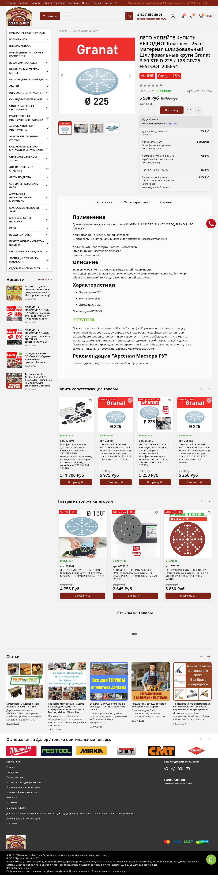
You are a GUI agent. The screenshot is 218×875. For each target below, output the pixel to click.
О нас (85, 2)
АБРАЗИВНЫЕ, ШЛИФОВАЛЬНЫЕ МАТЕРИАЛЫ (20, 197)
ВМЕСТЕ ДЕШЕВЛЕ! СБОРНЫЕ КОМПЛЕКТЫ (26, 54)
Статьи (108, 2)
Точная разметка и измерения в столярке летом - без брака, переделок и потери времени (191, 706)
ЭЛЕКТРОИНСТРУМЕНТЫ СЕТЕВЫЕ (23, 138)
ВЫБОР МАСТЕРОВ (20, 45)
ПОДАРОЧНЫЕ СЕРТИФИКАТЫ (27, 32)
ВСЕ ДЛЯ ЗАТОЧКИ (20, 234)
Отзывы (96, 2)
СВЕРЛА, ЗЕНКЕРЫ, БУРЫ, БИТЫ (24, 185)
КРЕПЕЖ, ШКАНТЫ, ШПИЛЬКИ (20, 219)
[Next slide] (129, 75)
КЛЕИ (12, 228)
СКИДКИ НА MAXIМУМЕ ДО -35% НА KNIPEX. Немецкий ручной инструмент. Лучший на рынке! (38, 313)
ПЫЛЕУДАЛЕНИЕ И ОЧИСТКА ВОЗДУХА (26, 243)
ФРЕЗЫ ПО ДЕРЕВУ (20, 177)
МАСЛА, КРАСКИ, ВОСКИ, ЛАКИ (24, 209)
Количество (146, 104)
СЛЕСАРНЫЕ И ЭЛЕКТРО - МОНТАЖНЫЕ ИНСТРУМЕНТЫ (26, 148)
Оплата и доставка (54, 2)
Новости (36, 2)
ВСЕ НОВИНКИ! (18, 39)
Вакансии (11, 797)
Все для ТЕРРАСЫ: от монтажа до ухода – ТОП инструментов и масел (108, 706)
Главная (11, 2)
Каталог (23, 2)
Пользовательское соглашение (23, 787)
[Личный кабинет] (172, 16)
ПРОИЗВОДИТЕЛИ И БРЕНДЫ (26, 79)
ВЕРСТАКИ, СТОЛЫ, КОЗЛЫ (25, 92)
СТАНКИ (14, 86)
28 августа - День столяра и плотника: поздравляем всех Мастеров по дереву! (37, 291)
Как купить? (12, 772)
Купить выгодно (15, 777)
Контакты (73, 2)
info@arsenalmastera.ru (151, 18)
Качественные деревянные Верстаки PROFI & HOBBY (22, 705)
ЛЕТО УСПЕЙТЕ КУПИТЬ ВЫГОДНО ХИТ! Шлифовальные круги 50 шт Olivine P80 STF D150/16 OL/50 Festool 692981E (135, 574)
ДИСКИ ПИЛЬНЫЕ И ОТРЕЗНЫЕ (21, 168)
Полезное (11, 802)
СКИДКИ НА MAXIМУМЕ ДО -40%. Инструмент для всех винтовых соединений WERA (37, 336)
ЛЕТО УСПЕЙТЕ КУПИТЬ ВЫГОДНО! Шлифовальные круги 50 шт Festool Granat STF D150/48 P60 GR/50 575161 (82, 572)
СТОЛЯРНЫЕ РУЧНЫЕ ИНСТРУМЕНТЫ (21, 107)
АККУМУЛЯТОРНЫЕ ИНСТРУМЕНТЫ (21, 128)
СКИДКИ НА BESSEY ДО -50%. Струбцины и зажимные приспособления (37, 358)
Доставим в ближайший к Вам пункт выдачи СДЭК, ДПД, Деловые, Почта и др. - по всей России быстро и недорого (69, 813)
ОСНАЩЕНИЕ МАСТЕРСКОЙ (25, 99)
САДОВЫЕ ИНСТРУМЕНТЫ (24, 268)
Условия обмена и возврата (21, 792)
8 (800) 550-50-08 (149, 14)
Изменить (171, 123)
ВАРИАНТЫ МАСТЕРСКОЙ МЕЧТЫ (24, 71)
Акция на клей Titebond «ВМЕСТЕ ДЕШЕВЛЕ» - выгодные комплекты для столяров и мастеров (38, 379)
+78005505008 (174, 780)
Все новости (45, 279)
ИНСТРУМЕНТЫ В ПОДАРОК (25, 251)
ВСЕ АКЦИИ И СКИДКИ (85, 30)
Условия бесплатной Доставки (23, 818)
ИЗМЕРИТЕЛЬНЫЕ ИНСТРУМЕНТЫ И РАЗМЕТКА (26, 117)
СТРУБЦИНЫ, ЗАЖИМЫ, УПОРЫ (23, 158)
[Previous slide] (62, 75)
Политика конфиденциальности (23, 782)
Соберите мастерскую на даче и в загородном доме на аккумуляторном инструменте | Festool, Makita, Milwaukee (67, 708)
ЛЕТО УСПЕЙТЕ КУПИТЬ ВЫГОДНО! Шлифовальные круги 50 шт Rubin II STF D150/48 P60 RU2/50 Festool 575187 (186, 574)
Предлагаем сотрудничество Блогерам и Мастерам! (149, 705)
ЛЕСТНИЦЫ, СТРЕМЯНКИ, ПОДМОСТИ (24, 260)
